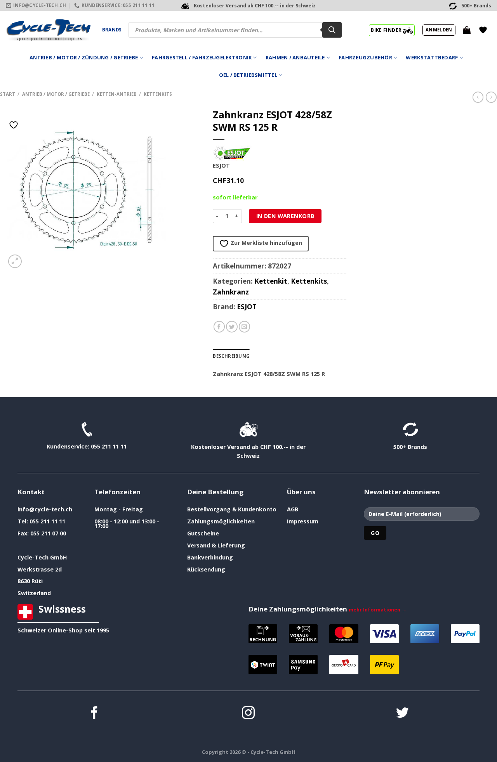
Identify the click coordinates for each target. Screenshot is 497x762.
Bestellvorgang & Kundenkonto (231, 509)
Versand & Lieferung (216, 545)
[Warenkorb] (467, 29)
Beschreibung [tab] (231, 356)
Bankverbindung (210, 557)
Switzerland (34, 593)
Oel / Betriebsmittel (248, 74)
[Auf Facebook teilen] (219, 327)
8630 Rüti (30, 581)
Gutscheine (203, 533)
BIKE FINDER (387, 30)
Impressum (302, 521)
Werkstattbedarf (432, 57)
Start (7, 94)
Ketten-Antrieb (117, 94)
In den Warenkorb (285, 216)
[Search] (332, 30)
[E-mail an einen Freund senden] (244, 327)
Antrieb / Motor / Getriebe (56, 94)
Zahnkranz (231, 291)
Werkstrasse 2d (39, 569)
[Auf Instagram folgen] (248, 714)
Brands (112, 30)
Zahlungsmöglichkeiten (221, 521)
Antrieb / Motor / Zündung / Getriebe (84, 57)
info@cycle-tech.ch (44, 509)
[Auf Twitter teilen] (232, 327)
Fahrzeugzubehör (365, 57)
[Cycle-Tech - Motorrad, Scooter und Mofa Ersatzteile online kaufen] (48, 30)
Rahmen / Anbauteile (295, 57)
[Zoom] (15, 261)
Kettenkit (270, 281)
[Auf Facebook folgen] (94, 714)
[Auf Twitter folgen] (402, 714)
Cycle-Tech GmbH (42, 557)
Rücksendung (206, 569)
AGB (292, 509)
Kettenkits (158, 94)
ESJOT (247, 306)
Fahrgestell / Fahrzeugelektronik (202, 57)
